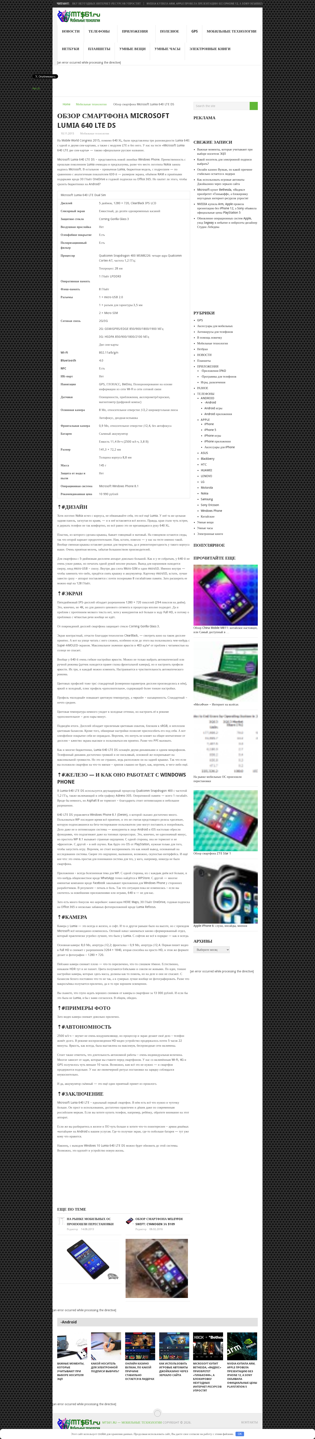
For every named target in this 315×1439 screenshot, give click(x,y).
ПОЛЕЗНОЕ (169, 31)
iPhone (209, 424)
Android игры (213, 408)
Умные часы (167, 49)
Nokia (204, 493)
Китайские (207, 516)
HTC (204, 464)
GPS (194, 31)
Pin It (36, 88)
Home (66, 104)
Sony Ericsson (210, 505)
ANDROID (207, 398)
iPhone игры (212, 435)
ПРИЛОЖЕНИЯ (135, 31)
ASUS (204, 453)
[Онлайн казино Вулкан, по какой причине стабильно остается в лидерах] (140, 1346)
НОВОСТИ (71, 31)
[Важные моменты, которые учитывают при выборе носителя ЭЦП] (72, 1346)
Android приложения (218, 414)
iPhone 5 (210, 430)
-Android (210, 402)
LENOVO (206, 476)
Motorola (207, 487)
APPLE (205, 419)
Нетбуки (70, 49)
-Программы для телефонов (218, 376)
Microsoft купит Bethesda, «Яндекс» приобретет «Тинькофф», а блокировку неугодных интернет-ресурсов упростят (222, 194)
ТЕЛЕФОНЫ (99, 31)
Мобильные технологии (231, 31)
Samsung (207, 499)
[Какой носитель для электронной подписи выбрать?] (106, 1346)
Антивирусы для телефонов (215, 331)
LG (202, 482)
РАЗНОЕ (202, 388)
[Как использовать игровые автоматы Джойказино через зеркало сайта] (174, 1346)
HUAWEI (206, 470)
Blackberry (207, 458)
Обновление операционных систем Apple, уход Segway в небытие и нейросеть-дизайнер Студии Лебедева (227, 223)
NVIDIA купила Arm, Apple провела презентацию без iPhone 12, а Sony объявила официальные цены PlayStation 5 (195, 3)
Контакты (249, 1422)
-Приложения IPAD (213, 370)
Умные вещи (132, 49)
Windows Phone (211, 510)
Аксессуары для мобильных (215, 326)
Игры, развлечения (213, 382)
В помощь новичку (209, 337)
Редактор (72, 1229)
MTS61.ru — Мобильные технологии (132, 1422)
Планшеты (99, 49)
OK (240, 1434)
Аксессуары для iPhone (219, 447)
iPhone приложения (217, 441)
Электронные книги (209, 49)
